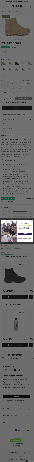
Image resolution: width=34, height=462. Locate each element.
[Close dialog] (32, 221)
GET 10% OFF (25, 233)
